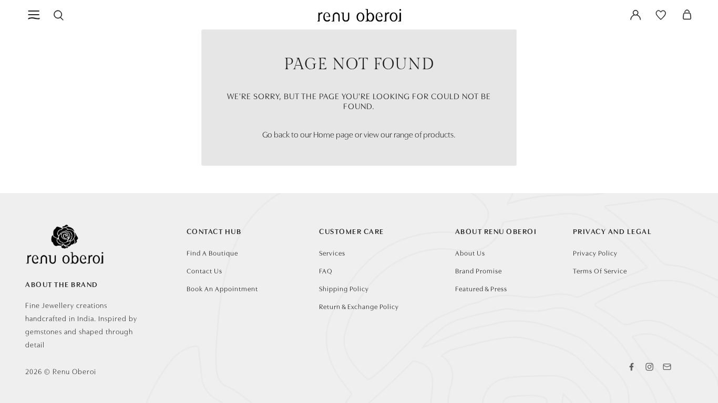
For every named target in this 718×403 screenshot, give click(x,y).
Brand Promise (478, 270)
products (438, 134)
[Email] (667, 367)
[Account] (635, 14)
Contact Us (204, 270)
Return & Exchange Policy (359, 306)
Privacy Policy (595, 252)
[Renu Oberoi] (359, 15)
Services (332, 252)
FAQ (326, 270)
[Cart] (687, 14)
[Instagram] (649, 367)
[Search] (58, 14)
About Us (470, 252)
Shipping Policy (344, 288)
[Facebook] (631, 367)
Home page (333, 134)
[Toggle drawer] (34, 14)
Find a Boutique (212, 252)
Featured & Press (481, 288)
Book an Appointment (222, 288)
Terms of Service (600, 270)
